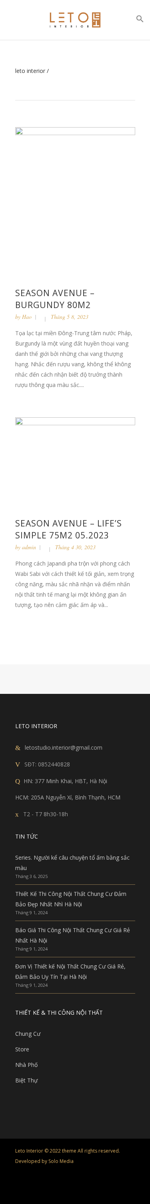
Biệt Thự (26, 1080)
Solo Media (61, 1161)
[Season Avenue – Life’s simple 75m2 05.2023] (75, 461)
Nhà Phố (26, 1064)
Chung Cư (27, 1033)
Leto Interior (30, 71)
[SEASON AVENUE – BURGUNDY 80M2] (75, 201)
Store (22, 1049)
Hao (27, 316)
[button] (140, 20)
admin (29, 547)
